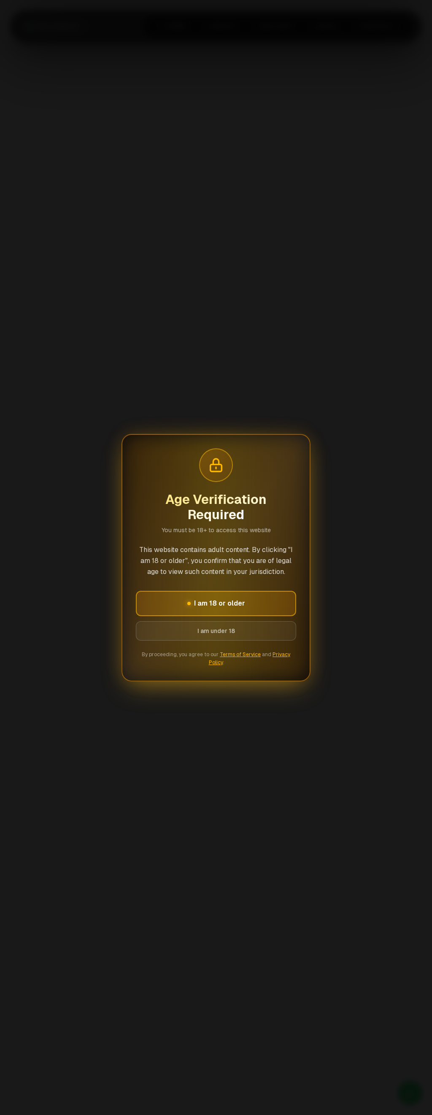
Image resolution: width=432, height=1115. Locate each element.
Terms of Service (240, 654)
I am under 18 (216, 631)
